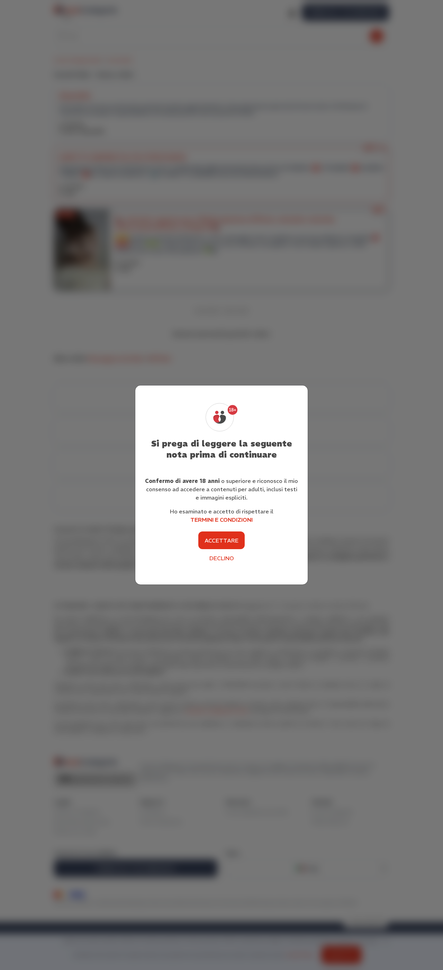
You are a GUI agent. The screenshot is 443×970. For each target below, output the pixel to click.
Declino (221, 558)
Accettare (221, 540)
